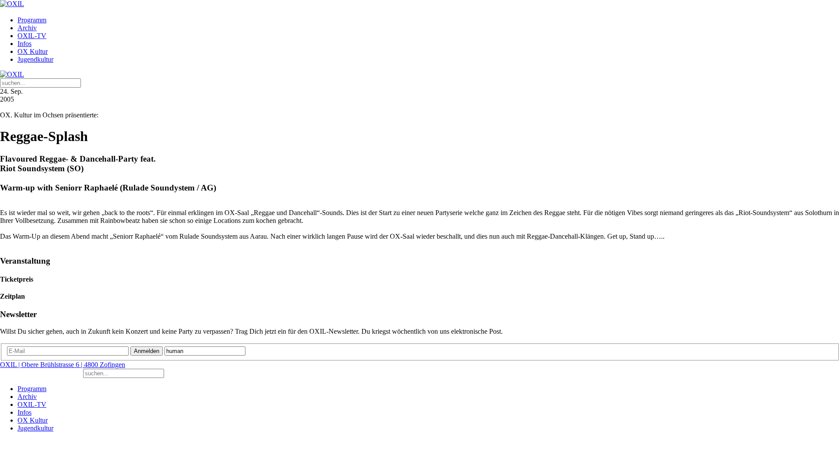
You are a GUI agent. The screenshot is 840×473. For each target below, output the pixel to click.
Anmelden (146, 351)
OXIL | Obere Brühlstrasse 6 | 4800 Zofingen (62, 364)
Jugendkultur (35, 59)
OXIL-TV (32, 35)
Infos (25, 43)
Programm (32, 20)
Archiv (27, 28)
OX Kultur (33, 51)
